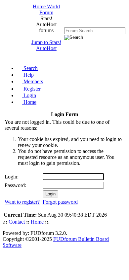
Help (28, 75)
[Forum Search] (94, 30)
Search (30, 68)
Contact (17, 222)
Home (29, 102)
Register (31, 89)
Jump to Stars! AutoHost (46, 45)
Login (29, 95)
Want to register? (22, 202)
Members (32, 81)
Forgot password (60, 202)
